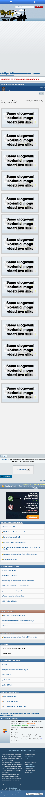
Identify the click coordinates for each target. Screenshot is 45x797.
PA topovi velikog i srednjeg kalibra (14, 542)
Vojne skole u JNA (9, 527)
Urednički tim (31, 750)
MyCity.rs (30, 756)
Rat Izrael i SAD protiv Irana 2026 (14, 615)
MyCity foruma (13, 788)
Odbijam (39, 794)
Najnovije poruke (14, 750)
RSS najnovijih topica (10, 696)
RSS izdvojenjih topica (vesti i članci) (15, 706)
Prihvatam (30, 794)
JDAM (5, 664)
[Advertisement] (22, 47)
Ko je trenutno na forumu (10, 719)
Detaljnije (32, 725)
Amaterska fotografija (10, 575)
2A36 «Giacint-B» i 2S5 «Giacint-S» (14, 532)
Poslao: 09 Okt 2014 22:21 (17, 90)
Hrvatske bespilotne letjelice (12, 537)
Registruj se (5, 460)
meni (11, 2)
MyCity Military (4, 73)
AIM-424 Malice (8, 685)
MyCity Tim (18, 789)
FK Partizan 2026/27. (10, 601)
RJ (7, 90)
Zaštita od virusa (29, 758)
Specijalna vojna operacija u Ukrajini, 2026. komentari (20, 554)
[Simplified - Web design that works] (32, 772)
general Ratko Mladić (10, 559)
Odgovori (7, 476)
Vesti (26, 756)
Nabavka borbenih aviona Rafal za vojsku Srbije (18, 621)
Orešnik (5, 626)
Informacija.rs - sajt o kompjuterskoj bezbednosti (18, 580)
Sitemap (23, 750)
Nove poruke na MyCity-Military (12, 523)
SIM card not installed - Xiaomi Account (16, 586)
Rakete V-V (7, 675)
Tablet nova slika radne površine (13, 591)
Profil (5, 456)
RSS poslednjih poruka (10, 701)
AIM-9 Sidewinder (9, 680)
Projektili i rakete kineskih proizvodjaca (15, 669)
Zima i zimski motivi (9, 570)
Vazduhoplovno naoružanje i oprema (20, 73)
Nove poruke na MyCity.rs (10, 566)
